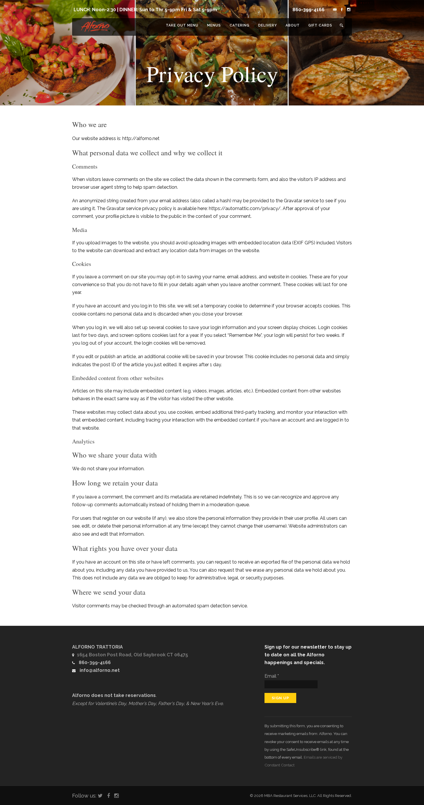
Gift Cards (320, 25)
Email (271, 676)
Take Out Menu (182, 25)
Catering (239, 25)
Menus (214, 25)
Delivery (267, 25)
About (293, 25)
